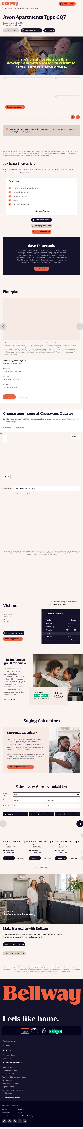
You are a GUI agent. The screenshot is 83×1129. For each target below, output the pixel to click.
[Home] (2, 8)
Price (4, 800)
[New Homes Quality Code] (44, 1031)
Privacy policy (6, 1113)
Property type (6, 794)
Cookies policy (22, 1113)
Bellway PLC (21, 1109)
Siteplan (75, 437)
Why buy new (7, 1080)
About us (6, 1050)
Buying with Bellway (12, 1063)
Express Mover (8, 1087)
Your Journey (7, 1067)
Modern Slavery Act (8, 1116)
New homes (6, 1046)
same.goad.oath (60, 605)
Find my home (9, 1041)
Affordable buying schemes (12, 1090)
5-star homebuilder (9, 1070)
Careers (4, 1109)
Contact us (6, 1058)
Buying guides (7, 1093)
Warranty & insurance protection (14, 1077)
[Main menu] (79, 4)
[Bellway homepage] (41, 1005)
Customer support (11, 1098)
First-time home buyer (10, 1083)
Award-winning (8, 1074)
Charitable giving (8, 1055)
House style (7, 488)
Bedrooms (6, 805)
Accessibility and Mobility (25, 1116)
